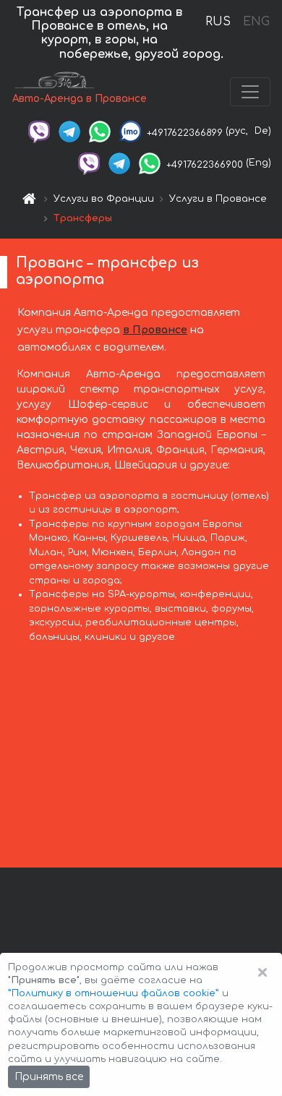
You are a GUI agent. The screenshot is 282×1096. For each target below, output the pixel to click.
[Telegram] (69, 131)
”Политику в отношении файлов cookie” (113, 993)
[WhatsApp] (100, 131)
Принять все (48, 1076)
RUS (218, 21)
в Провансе (155, 330)
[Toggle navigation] (250, 91)
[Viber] (39, 131)
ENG (256, 21)
